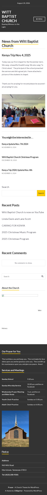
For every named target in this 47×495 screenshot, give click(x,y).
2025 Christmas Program (15, 238)
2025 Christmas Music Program (19, 232)
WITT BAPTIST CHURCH (9, 16)
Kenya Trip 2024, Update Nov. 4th (17, 170)
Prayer (10, 487)
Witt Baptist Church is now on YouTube (23, 212)
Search (5, 186)
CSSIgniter (18, 491)
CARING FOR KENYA (13, 225)
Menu (40, 19)
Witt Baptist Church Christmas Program (20, 157)
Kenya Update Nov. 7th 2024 (15, 144)
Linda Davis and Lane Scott (16, 218)
